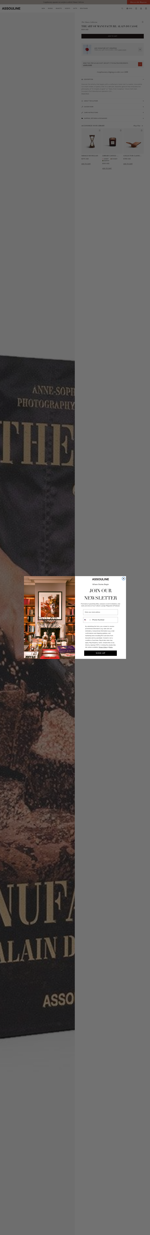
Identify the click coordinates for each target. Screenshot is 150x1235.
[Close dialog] (123, 578)
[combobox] (87, 620)
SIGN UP (100, 653)
